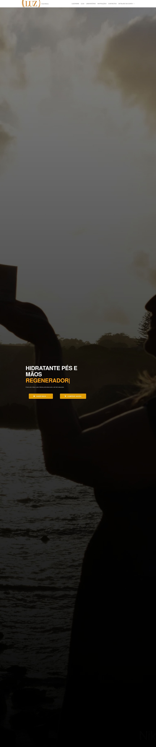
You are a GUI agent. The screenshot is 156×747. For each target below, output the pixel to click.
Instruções (102, 4)
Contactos (112, 4)
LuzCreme (75, 4)
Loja (82, 4)
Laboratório (91, 4)
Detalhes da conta (125, 4)
